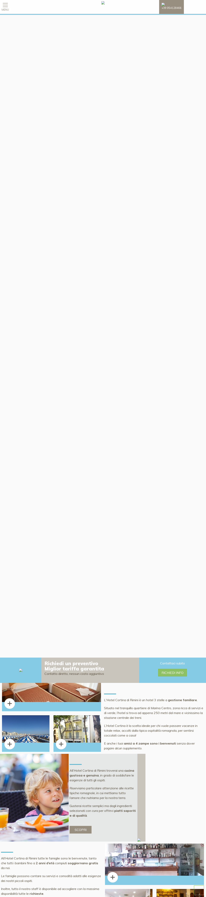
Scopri (81, 830)
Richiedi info (172, 673)
